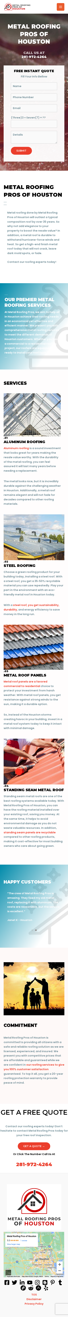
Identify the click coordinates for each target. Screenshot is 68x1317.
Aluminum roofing (16, 448)
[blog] (45, 1282)
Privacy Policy (34, 1304)
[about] (38, 1288)
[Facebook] (7, 1282)
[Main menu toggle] (60, 7)
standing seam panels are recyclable (30, 832)
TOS (34, 1294)
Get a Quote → (34, 1146)
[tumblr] (60, 1282)
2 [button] (36, 930)
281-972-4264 (34, 1164)
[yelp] (46, 1288)
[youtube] (29, 1282)
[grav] (23, 1288)
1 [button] (32, 930)
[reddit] (31, 1288)
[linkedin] (22, 1282)
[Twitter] (14, 1282)
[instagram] (37, 1282)
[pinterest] (52, 1282)
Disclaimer (34, 1299)
